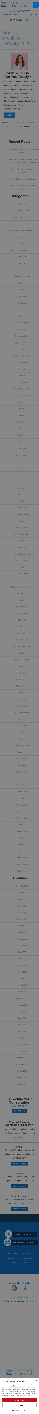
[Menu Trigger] (36, 5)
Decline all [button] (19, 1405)
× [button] (36, 1380)
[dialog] (19, 1396)
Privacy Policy (26, 1395)
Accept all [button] (19, 1400)
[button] (19, 1410)
